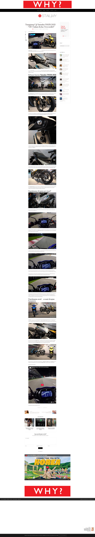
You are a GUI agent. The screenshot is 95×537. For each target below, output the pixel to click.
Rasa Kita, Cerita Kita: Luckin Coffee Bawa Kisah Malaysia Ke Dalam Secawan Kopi (65, 55)
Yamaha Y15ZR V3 (37, 94)
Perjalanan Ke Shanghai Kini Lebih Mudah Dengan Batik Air (65, 94)
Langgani (55, 10)
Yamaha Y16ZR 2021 (45, 407)
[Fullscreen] (69, 479)
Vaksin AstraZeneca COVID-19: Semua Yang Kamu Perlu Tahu (29, 429)
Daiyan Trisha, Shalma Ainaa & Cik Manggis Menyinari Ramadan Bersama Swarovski (87, 530)
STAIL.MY (64, 57)
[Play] (25, 479)
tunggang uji (39, 407)
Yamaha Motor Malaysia (33, 319)
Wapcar (29, 70)
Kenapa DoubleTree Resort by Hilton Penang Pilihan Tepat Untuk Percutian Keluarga (40, 429)
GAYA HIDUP (40, 22)
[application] (47, 467)
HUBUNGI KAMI (51, 10)
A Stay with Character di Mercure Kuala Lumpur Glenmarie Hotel (65, 69)
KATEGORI (41, 10)
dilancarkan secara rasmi (39, 50)
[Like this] (25, 40)
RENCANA (44, 10)
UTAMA (38, 10)
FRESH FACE (47, 10)
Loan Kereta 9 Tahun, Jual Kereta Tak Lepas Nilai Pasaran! (51, 429)
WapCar (39, 405)
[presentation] (26, 424)
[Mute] (68, 479)
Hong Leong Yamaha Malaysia (37, 70)
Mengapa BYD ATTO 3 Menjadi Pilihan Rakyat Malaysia (65, 99)
